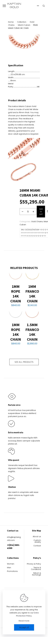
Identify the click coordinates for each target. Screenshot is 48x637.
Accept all (24, 627)
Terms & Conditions (36, 569)
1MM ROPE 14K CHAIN (15, 293)
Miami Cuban (24, 25)
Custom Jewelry (37, 541)
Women (10, 564)
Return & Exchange (36, 574)
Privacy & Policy (34, 564)
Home (11, 22)
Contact (37, 546)
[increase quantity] (33, 211)
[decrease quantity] (22, 211)
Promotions (12, 571)
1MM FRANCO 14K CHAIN (32, 293)
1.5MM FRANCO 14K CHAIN (32, 332)
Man (9, 568)
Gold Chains (37, 221)
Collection (21, 22)
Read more (24, 620)
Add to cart (41, 211)
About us (37, 537)
